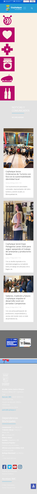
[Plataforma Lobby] (26, 1)
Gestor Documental (8, 488)
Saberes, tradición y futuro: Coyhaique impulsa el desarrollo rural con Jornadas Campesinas (18, 300)
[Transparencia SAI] (8, 1)
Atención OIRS (6, 397)
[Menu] (24, 8)
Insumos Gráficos (8, 474)
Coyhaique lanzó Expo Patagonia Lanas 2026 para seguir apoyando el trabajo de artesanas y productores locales (18, 249)
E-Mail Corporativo (8, 485)
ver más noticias (18, 117)
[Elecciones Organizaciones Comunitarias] (32, 1)
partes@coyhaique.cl (9, 410)
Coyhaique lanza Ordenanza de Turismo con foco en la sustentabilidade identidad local (18, 175)
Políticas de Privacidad (9, 471)
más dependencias (9, 458)
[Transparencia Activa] (18, 1)
